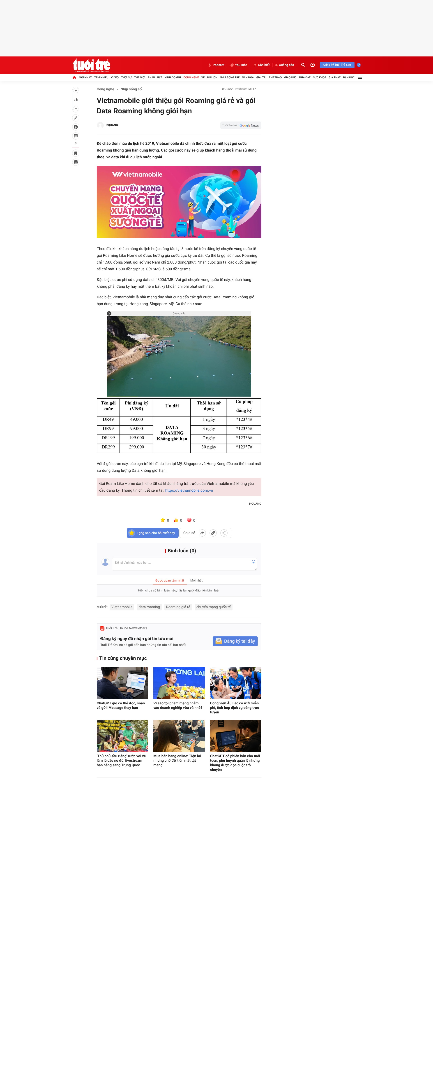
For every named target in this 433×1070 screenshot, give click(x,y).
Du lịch (212, 77)
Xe (203, 77)
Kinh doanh (173, 77)
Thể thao (275, 77)
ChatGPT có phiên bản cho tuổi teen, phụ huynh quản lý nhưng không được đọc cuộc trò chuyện (235, 763)
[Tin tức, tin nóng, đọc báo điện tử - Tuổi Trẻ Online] (91, 65)
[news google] (240, 125)
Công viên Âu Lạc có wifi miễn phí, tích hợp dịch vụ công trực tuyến (234, 707)
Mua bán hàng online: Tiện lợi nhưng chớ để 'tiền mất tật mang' (177, 760)
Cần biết (264, 65)
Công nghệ (191, 77)
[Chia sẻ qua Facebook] (202, 533)
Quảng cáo (286, 65)
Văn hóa (248, 77)
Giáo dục (290, 77)
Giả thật (335, 77)
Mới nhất (85, 77)
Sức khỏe (319, 77)
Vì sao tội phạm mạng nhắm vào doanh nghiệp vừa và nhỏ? (177, 705)
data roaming (149, 607)
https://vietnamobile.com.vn (189, 490)
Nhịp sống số (131, 89)
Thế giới (139, 77)
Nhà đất (305, 77)
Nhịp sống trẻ (230, 77)
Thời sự (126, 77)
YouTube (241, 65)
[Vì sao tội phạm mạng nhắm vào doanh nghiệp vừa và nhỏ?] (179, 683)
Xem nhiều (101, 77)
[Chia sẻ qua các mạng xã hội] (224, 533)
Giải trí (261, 77)
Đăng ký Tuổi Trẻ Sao (337, 65)
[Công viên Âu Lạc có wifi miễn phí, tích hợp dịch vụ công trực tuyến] (235, 683)
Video (115, 77)
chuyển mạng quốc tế (213, 607)
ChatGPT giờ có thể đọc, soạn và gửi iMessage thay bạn (121, 705)
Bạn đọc (349, 77)
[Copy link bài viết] (213, 533)
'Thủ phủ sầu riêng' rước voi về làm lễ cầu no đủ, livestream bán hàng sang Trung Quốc (121, 760)
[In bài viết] (75, 162)
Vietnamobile (122, 607)
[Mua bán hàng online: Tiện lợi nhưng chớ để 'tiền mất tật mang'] (179, 736)
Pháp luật (155, 77)
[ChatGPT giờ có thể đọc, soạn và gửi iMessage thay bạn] (122, 683)
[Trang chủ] (74, 77)
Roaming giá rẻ (178, 607)
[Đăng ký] (235, 641)
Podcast (218, 65)
